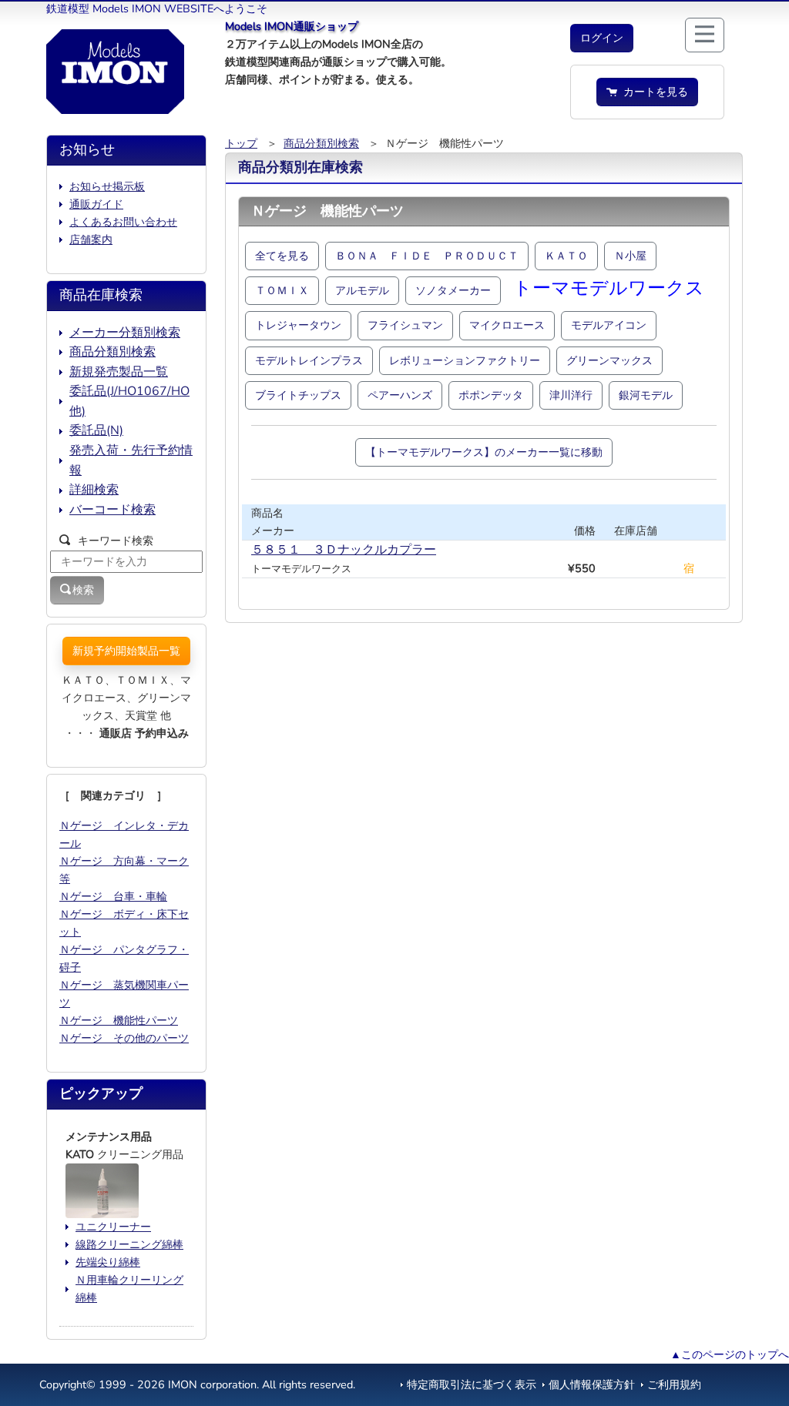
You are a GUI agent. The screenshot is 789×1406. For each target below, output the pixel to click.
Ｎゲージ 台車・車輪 (113, 896)
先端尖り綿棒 (108, 1262)
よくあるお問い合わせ (123, 221)
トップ (241, 143)
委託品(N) (96, 430)
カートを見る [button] (652, 91)
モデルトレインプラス (309, 360)
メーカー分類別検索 (124, 332)
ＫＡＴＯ (566, 255)
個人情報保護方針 (592, 1384)
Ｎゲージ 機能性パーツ (118, 1020)
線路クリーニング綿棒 (129, 1244)
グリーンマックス (609, 360)
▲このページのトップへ (729, 1354)
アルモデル (362, 290)
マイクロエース (507, 325)
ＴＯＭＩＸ (282, 290)
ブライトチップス (298, 395)
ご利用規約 (674, 1384)
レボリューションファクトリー (464, 360)
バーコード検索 (112, 509)
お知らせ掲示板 (107, 186)
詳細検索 (94, 489)
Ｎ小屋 (630, 255)
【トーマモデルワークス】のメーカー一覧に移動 (484, 452)
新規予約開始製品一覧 (126, 650)
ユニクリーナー (113, 1226)
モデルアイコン (608, 325)
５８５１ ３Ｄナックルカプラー (343, 549)
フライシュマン (405, 325)
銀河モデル (646, 395)
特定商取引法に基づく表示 (471, 1384)
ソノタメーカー (453, 290)
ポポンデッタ (490, 395)
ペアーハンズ (400, 395)
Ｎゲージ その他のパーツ (124, 1038)
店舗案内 (90, 239)
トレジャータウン (298, 325)
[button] (601, 38)
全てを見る (282, 255)
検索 (83, 590)
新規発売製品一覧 (118, 371)
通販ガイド (96, 204)
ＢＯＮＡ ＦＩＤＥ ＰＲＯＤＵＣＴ (427, 255)
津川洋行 (571, 395)
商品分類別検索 (321, 143)
